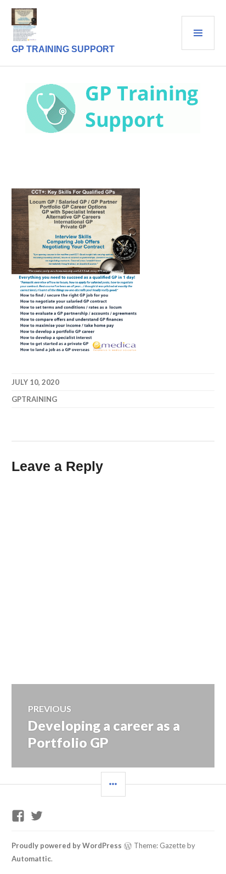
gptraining (34, 399)
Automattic (31, 858)
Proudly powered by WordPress (67, 845)
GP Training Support (63, 49)
